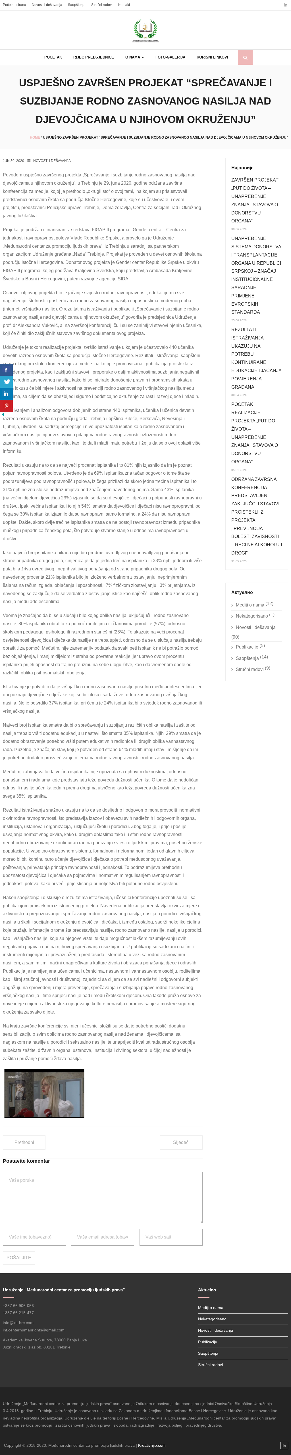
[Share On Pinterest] (6, 406)
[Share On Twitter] (6, 382)
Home (35, 137)
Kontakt (124, 5)
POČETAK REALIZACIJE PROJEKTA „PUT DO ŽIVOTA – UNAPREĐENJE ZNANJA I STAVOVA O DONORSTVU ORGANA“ (254, 433)
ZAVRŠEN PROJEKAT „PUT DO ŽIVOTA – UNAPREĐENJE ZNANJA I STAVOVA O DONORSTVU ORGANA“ (254, 200)
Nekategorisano (252, 616)
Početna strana (14, 5)
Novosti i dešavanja (47, 5)
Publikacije (247, 647)
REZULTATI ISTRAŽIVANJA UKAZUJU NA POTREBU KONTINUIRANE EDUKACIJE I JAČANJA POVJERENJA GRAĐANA (256, 358)
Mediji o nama (250, 605)
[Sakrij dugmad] (3, 415)
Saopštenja (77, 5)
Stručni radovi (102, 5)
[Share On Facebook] (6, 370)
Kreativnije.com (152, 1445)
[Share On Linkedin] (6, 394)
